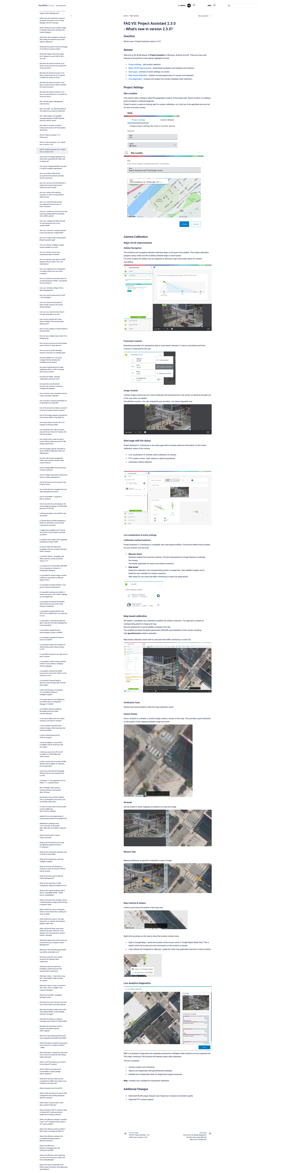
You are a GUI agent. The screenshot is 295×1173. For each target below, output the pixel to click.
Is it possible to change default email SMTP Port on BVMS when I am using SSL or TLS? (53, 613)
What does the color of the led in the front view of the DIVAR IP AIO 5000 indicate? (53, 1003)
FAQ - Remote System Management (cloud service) (51, 103)
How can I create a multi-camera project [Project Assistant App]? (53, 239)
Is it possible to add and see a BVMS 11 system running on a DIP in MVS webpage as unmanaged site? (53, 594)
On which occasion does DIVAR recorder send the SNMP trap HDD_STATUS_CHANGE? (53, 809)
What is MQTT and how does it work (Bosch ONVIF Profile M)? (51, 1104)
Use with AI (204, 16)
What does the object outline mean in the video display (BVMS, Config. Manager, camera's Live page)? (53, 1012)
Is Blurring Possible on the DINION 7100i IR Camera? (53, 515)
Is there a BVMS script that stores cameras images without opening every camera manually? (52, 728)
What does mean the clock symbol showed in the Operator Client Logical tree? (51, 959)
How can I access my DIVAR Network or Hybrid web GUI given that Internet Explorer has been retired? (53, 185)
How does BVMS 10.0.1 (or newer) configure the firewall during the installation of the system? (51, 360)
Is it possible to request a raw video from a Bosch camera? (53, 655)
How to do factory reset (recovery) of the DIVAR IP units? (53, 483)
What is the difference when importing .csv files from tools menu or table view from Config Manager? (52, 1157)
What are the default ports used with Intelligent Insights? (51, 860)
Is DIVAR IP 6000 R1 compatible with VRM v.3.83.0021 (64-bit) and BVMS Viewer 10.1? (52, 559)
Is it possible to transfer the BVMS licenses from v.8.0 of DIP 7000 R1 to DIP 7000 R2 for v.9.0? (53, 673)
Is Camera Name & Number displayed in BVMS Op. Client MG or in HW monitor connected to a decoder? (53, 523)
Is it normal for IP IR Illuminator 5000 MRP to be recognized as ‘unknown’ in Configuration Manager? (53, 568)
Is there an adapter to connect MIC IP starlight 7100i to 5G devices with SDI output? (51, 745)
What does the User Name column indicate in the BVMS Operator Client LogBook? (51, 1028)
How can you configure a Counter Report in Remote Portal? (53, 330)
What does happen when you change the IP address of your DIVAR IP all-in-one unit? (52, 56)
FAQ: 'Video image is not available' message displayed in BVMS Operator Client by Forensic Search (52, 118)
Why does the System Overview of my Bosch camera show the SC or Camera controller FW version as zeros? (52, 75)
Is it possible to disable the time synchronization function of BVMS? (51, 631)
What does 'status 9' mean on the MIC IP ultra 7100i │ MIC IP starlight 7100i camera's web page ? (53, 988)
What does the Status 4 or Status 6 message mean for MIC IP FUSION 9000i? (53, 1020)
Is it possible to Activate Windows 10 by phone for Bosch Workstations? (53, 586)
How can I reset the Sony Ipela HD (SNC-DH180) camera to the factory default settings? (51, 305)
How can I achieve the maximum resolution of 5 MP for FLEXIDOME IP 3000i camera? (52, 195)
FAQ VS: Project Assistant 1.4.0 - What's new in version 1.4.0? (52, 143)
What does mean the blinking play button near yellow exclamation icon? (53, 951)
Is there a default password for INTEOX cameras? (50, 736)
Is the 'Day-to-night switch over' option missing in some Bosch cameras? (52, 720)
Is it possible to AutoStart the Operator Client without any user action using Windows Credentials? (52, 604)
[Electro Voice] (199, 6)
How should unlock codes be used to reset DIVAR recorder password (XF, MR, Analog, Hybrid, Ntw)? (53, 441)
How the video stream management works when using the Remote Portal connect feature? (52, 460)
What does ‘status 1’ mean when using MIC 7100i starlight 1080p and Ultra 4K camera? (52, 978)
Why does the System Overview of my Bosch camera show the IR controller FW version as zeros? (53, 66)
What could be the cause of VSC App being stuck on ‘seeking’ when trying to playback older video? (52, 921)
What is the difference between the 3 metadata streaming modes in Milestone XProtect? (51, 1138)
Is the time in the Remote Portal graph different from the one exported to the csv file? (52, 773)
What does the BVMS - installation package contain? (51, 996)
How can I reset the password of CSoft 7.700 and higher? (52, 296)
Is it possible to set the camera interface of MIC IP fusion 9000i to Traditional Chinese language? (53, 664)
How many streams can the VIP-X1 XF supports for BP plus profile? (52, 424)
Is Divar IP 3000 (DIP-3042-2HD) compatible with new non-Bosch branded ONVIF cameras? (53, 549)
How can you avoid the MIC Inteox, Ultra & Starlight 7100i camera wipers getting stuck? (52, 321)
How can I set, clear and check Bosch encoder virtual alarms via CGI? (52, 313)
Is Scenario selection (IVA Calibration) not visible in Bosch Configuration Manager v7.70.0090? (52, 702)
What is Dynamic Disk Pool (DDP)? (51, 1088)
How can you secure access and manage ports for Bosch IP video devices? (53, 344)
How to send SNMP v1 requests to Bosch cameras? (51, 498)
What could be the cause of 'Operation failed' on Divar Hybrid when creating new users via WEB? (53, 912)
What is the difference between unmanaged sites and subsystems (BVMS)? (50, 1148)
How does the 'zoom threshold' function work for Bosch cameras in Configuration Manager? (51, 386)
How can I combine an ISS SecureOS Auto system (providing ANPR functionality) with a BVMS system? (53, 214)
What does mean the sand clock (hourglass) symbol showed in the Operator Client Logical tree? (51, 969)
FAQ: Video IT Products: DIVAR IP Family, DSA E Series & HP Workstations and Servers (53, 128)
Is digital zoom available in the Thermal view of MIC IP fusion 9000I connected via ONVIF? (52, 532)
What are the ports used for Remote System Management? (51, 877)
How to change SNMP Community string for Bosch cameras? (53, 469)
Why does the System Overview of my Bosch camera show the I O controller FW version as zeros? (53, 94)
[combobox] (242, 5)
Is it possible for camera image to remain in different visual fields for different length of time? (53, 578)
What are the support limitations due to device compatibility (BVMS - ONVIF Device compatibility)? (52, 893)
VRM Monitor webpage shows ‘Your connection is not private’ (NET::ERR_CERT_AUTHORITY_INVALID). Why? (53, 827)
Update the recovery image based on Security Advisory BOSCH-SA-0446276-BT (53, 817)
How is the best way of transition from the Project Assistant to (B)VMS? (53, 395)
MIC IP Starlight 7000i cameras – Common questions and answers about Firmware (50, 790)
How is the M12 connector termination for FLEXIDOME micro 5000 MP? (53, 402)
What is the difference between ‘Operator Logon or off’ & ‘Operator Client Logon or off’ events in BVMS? (53, 1122)
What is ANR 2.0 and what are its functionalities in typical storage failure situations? (50, 1071)
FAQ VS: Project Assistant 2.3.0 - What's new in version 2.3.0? (52, 151)
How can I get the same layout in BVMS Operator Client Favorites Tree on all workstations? (52, 262)
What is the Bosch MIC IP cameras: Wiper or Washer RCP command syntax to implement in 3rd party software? (53, 1112)
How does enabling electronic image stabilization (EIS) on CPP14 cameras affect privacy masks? (52, 369)
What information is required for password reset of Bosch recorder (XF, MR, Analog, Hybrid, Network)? (53, 1055)
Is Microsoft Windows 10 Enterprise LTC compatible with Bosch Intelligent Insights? (51, 692)
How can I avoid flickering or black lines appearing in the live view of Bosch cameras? (51, 204)
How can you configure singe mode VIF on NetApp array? (53, 337)
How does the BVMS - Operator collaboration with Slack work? (50, 378)
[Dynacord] (189, 6)
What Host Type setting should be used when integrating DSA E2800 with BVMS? (53, 1037)
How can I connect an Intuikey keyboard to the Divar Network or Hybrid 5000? (53, 232)
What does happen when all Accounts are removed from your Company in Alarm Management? (53, 942)
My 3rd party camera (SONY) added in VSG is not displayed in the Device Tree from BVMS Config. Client (52, 799)
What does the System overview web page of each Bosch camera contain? (53, 48)
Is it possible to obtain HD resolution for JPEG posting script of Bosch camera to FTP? (52, 647)
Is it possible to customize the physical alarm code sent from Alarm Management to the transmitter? (53, 623)
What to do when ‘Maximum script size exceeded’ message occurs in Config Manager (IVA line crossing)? (52, 20)
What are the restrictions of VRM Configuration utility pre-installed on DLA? (53, 884)
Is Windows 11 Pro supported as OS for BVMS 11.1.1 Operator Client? (52, 782)
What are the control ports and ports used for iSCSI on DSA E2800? (53, 853)
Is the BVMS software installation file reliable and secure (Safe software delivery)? (51, 711)
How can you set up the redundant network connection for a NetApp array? (52, 352)
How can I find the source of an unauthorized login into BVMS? (50, 253)
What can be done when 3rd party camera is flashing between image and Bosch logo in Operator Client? (53, 902)
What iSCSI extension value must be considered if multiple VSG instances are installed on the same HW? (53, 1081)
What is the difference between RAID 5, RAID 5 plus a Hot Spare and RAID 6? (52, 1130)
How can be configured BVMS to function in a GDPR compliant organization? (53, 167)
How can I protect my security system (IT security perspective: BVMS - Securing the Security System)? (53, 281)
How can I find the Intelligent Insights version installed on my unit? (52, 246)
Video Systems (134, 16)
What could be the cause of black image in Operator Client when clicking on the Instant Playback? (53, 30)
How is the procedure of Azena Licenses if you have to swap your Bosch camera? (53, 409)
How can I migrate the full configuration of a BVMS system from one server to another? (52, 271)
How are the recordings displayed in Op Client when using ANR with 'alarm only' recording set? (52, 159)
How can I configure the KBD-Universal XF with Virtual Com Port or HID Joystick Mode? (52, 223)
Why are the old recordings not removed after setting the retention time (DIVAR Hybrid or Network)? (52, 39)
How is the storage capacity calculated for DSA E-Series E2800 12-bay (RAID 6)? (53, 416)
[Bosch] (181, 6)
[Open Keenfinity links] (291, 13)
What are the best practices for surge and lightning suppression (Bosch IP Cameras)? (52, 845)
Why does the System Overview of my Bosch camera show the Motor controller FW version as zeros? (53, 85)
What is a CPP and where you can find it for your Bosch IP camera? (52, 1063)
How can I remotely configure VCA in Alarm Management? (51, 289)
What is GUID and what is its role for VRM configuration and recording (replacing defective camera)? (53, 1095)
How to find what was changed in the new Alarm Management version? (53, 491)
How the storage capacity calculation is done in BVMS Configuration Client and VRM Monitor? (52, 451)
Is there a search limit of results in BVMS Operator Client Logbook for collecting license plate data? (53, 764)
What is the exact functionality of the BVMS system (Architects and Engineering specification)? (53, 1167)
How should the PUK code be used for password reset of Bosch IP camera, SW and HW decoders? (53, 432)
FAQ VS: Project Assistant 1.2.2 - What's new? (50, 136)
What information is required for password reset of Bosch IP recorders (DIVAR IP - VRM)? (53, 1045)
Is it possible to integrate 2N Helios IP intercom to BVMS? (52, 639)
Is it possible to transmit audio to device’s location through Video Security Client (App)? (52, 683)
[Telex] (216, 6)
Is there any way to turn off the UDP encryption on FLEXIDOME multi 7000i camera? (51, 754)
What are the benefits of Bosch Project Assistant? (50, 836)
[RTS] (209, 6)
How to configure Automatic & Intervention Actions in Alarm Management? (53, 476)
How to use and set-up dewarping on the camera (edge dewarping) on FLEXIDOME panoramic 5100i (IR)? (53, 506)
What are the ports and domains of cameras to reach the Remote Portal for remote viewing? (52, 869)
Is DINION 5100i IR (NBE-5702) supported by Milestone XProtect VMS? (53, 541)
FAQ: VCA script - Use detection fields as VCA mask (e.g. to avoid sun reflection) (53, 110)
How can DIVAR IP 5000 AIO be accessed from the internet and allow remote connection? (52, 176)
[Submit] (229, 5)
